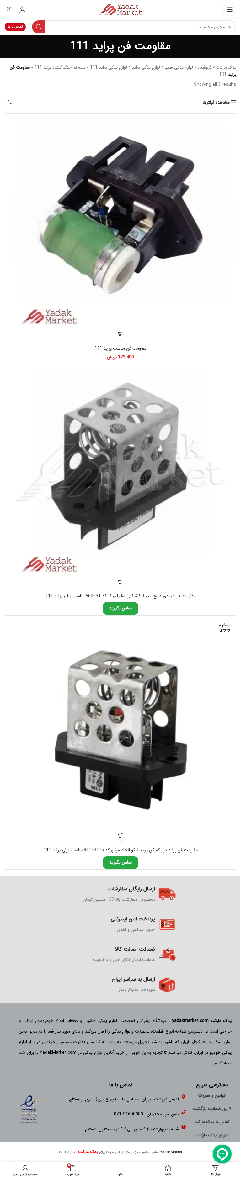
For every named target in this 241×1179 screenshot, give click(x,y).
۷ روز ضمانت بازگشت (212, 1108)
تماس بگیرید (120, 608)
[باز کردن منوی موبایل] (229, 9)
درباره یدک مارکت (212, 1135)
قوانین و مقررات (212, 1095)
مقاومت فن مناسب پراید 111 (120, 348)
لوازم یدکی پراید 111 (108, 67)
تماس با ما (15, 26)
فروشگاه (205, 67)
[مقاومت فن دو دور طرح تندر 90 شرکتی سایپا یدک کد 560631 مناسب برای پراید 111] (120, 476)
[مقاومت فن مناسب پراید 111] (120, 228)
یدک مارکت (226, 67)
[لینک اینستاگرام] (9, 9)
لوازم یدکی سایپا (179, 67)
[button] (120, 333)
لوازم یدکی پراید (146, 67)
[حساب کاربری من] (22, 9)
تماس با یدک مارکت (211, 1121)
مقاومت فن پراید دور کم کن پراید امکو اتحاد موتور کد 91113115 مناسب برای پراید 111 (121, 850)
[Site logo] (120, 9)
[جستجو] (38, 26)
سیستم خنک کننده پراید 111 (60, 67)
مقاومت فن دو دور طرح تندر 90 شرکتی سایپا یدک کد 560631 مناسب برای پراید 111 (120, 595)
